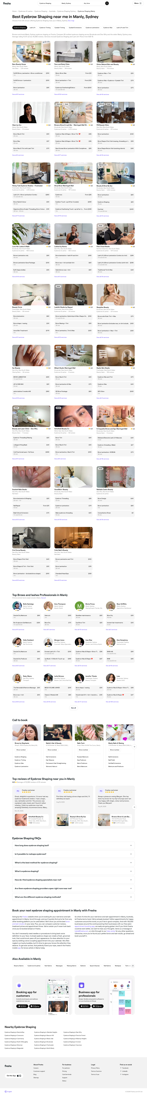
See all (73, 708)
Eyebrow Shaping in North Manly (44, 1048)
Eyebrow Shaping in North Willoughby (16, 1042)
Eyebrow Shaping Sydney (66, 11)
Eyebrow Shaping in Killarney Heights (75, 1038)
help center (111, 931)
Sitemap (36, 1077)
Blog (35, 1074)
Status (64, 1081)
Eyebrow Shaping (41, 11)
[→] (134, 746)
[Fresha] (7, 3)
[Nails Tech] (89, 746)
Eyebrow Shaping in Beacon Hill (44, 1035)
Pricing (64, 1071)
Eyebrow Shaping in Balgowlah (14, 1048)
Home (14, 11)
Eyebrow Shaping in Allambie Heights (45, 1032)
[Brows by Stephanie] (26, 746)
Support (64, 1077)
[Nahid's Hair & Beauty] (58, 746)
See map (71, 20)
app (19, 948)
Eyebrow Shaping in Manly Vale (43, 1038)
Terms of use (95, 1074)
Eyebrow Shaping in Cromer (72, 1042)
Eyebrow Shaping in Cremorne (14, 1035)
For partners (66, 1068)
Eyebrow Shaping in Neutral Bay (14, 1032)
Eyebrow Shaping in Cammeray (14, 1038)
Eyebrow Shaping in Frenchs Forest (74, 1035)
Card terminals (66, 1074)
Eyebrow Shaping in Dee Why (73, 1032)
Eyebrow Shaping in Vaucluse (73, 1045)
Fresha (25, 917)
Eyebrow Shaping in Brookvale (43, 1042)
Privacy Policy (95, 1068)
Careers (36, 1068)
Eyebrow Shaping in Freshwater (44, 1045)
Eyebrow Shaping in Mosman (13, 1045)
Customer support (39, 1071)
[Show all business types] (133, 966)
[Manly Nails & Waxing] (120, 746)
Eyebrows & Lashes (26, 11)
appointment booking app (84, 926)
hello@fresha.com (81, 931)
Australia (52, 11)
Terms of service (96, 1071)
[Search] (107, 3)
